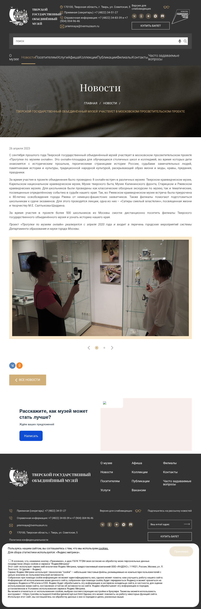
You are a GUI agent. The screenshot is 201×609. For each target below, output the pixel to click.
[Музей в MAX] (155, 16)
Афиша (73, 57)
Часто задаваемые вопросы (163, 57)
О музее (14, 57)
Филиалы (124, 57)
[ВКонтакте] (12, 365)
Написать (31, 436)
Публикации (107, 57)
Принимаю (181, 551)
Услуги (62, 57)
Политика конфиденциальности (28, 539)
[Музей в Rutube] (162, 16)
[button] (97, 348)
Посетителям (46, 57)
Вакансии (139, 490)
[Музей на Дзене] (148, 16)
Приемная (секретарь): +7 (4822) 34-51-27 (91, 12)
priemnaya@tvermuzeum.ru (82, 26)
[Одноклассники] (19, 365)
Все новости (29, 380)
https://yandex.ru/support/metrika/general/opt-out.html (53, 594)
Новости (28, 57)
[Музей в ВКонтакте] (134, 16)
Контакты (140, 57)
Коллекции (88, 57)
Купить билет (151, 25)
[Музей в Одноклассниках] (141, 16)
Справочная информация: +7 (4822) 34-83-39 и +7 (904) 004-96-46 (55, 518)
